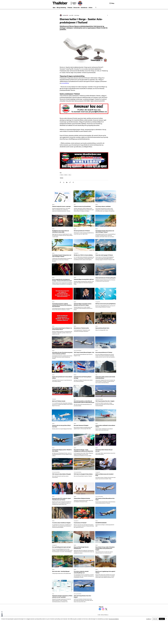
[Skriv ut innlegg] (73, 182)
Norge (70, 174)
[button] (61, 7)
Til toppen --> (2, 615)
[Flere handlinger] (107, 15)
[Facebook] (99, 609)
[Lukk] (166, 619)
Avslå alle (155, 619)
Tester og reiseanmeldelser (77, 350)
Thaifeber (59, 3)
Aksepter (162, 619)
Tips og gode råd (76, 253)
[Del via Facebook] (60, 182)
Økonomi (66, 174)
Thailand (61, 174)
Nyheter (61, 177)
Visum (75, 204)
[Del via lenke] (70, 182)
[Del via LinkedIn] (66, 182)
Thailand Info (54, 399)
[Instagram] (103, 609)
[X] (106, 609)
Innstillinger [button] (148, 619)
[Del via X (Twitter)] (63, 182)
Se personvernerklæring (114, 619)
